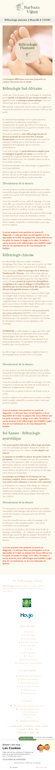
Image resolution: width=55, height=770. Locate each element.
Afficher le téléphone (29, 721)
